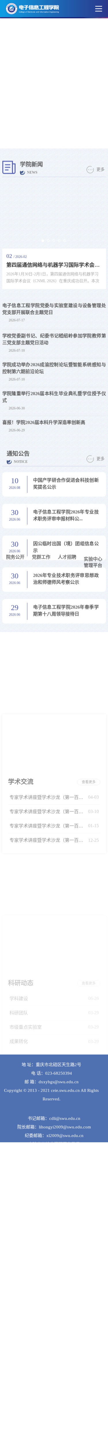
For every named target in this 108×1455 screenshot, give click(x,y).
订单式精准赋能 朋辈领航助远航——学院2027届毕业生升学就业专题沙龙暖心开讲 (48, 1003)
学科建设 (19, 810)
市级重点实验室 (26, 839)
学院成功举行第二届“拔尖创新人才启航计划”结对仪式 (48, 989)
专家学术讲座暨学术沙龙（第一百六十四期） (48, 676)
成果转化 (19, 853)
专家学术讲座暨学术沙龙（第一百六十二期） (48, 705)
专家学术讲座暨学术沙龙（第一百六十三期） (48, 691)
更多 (100, 74)
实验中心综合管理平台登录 (54, 1122)
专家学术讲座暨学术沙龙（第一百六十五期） (48, 662)
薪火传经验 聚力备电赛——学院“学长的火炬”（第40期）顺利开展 (48, 974)
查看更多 (89, 647)
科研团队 (19, 825)
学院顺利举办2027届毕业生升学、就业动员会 (48, 1017)
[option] (54, 34)
